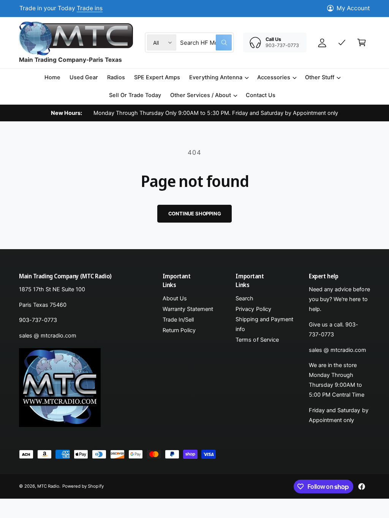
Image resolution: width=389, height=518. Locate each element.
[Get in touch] (342, 42)
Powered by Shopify (82, 486)
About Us (175, 298)
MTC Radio (48, 486)
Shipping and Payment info (264, 324)
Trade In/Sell (178, 319)
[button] (218, 77)
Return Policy (179, 330)
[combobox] (206, 42)
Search (244, 298)
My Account (353, 8)
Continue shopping (194, 213)
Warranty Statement (188, 309)
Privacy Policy (253, 309)
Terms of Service (257, 339)
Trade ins (90, 8)
